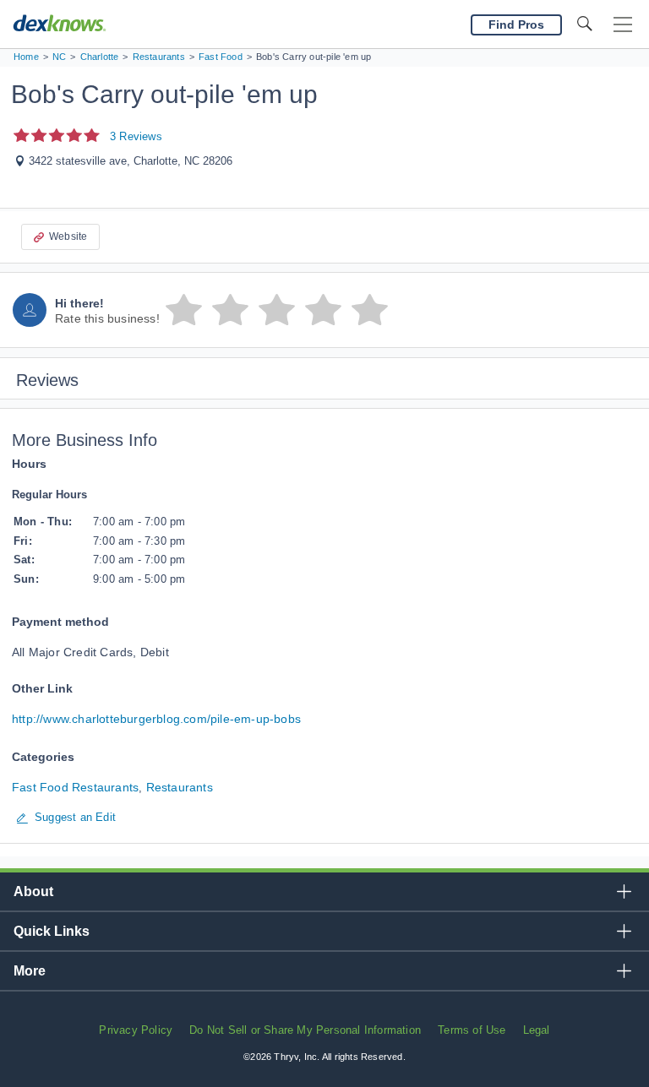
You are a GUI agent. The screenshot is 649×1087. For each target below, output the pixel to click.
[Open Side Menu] (623, 25)
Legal (536, 1030)
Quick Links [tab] (52, 931)
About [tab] (33, 891)
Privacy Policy (135, 1030)
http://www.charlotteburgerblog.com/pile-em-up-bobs (156, 719)
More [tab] (30, 971)
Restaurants (179, 787)
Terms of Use (471, 1030)
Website (68, 236)
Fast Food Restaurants (75, 787)
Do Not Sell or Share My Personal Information (305, 1030)
